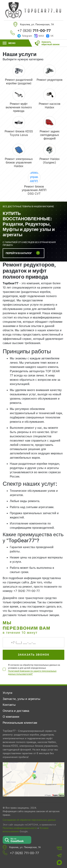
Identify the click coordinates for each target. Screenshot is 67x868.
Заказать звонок (33, 654)
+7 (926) (34, 30)
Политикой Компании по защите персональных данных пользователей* (32, 672)
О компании (11, 716)
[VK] (59, 848)
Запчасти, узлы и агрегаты (21, 699)
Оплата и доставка (16, 711)
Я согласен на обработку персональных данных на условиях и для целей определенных (34, 669)
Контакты (9, 704)
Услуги (7, 693)
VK (51, 35)
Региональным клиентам (20, 722)
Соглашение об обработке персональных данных (29, 819)
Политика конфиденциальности (20, 828)
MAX (41, 35)
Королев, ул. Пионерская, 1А (25, 847)
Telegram (27, 35)
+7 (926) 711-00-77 (24, 853)
